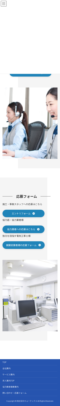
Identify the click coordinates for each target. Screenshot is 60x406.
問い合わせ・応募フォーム (14, 392)
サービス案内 (8, 374)
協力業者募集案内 (10, 386)
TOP (4, 362)
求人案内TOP (8, 380)
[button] (23, 213)
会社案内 (6, 368)
